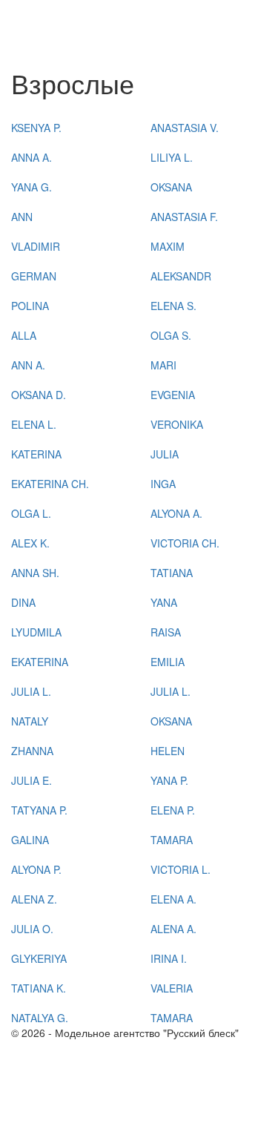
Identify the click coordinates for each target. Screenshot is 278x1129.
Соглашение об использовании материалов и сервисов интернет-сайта (122, 1114)
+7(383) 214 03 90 (55, 1047)
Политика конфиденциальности (88, 1091)
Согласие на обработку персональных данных (124, 1077)
